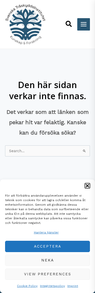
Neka (47, 260)
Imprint (72, 286)
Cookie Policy (27, 286)
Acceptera (47, 246)
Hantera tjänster (46, 232)
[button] (87, 185)
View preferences (47, 274)
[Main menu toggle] (83, 24)
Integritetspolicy (52, 286)
